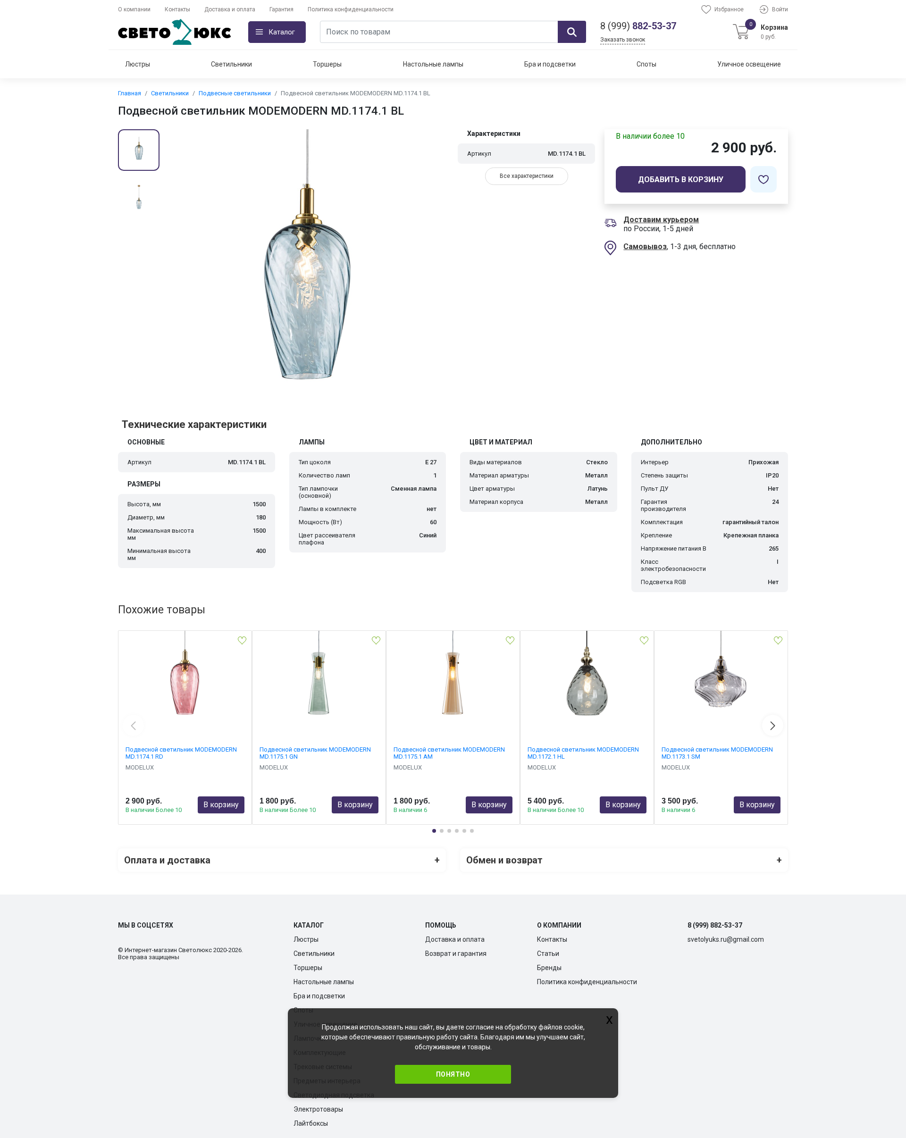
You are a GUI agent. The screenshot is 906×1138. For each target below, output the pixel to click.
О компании (134, 9)
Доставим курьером (661, 219)
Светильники (231, 64)
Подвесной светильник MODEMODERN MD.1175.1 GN (315, 753)
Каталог (281, 32)
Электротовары (318, 1109)
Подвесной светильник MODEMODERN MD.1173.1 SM (717, 753)
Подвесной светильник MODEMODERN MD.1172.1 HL (583, 753)
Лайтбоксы (311, 1123)
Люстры (137, 64)
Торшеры (327, 64)
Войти (780, 9)
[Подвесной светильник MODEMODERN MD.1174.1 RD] (185, 678)
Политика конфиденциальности (351, 9)
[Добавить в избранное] (763, 179)
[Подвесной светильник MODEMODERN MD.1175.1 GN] (319, 678)
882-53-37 (638, 26)
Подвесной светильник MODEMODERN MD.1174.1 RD (181, 753)
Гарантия (281, 9)
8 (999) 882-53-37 (715, 925)
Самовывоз (645, 246)
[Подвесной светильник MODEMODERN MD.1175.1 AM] (453, 678)
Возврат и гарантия (456, 953)
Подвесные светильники (235, 93)
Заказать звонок (622, 39)
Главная (129, 93)
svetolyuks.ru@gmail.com (726, 939)
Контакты (177, 9)
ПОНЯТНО (453, 1074)
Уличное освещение (749, 64)
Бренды (549, 967)
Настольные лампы (433, 64)
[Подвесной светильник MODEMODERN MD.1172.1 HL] (587, 678)
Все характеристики (527, 176)
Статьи (548, 953)
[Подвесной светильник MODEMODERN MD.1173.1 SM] (721, 678)
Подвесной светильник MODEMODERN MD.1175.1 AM (449, 753)
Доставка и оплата (229, 9)
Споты (646, 64)
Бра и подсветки (550, 64)
